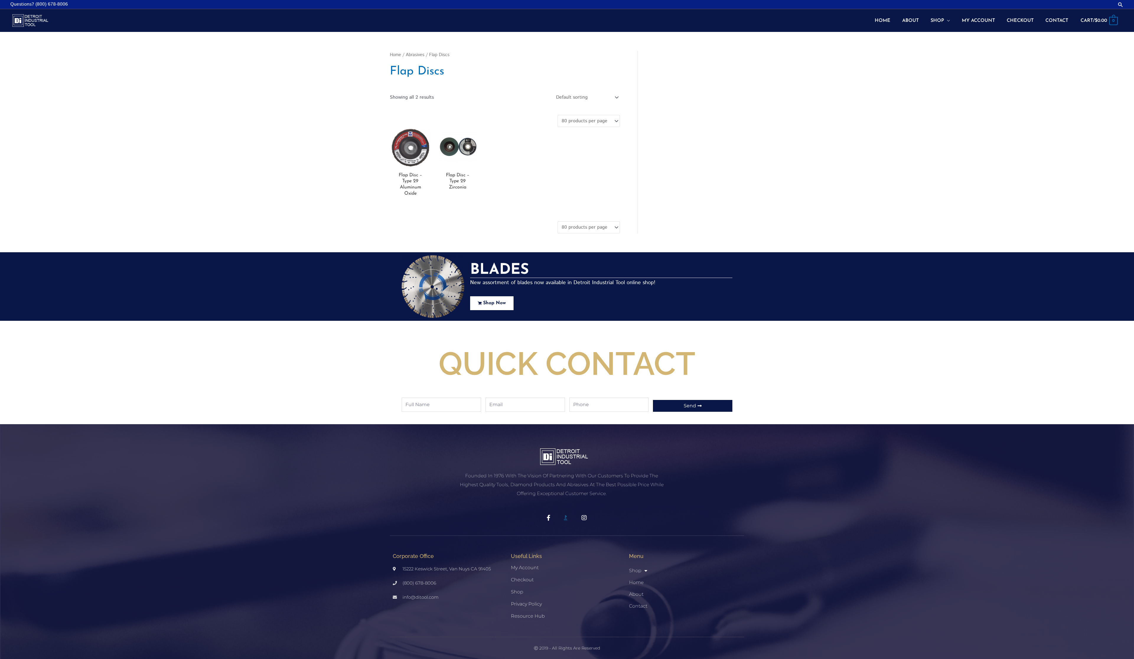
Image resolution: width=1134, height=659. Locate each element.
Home (395, 55)
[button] (1120, 4)
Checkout (522, 579)
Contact (638, 606)
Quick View (410, 163)
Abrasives (415, 55)
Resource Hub (528, 616)
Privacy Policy (526, 604)
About (636, 594)
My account (525, 567)
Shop (517, 592)
